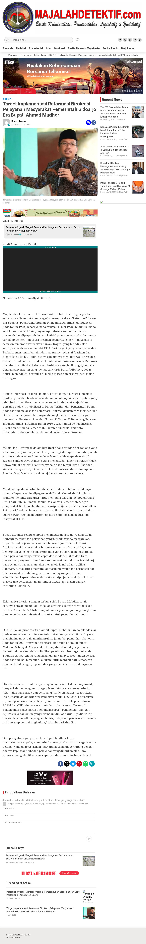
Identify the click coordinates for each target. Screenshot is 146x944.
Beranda (8, 48)
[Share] (93, 122)
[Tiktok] (139, 40)
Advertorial (36, 48)
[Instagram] (130, 40)
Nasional (59, 48)
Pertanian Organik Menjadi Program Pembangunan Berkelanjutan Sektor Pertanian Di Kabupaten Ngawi (43, 229)
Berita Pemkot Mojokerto (118, 48)
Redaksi (21, 48)
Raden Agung (18, 121)
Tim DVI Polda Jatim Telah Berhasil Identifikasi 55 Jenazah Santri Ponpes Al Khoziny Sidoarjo (114, 112)
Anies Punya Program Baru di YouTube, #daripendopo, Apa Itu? (114, 150)
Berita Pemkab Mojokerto (84, 48)
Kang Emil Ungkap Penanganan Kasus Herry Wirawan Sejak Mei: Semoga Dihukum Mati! (115, 168)
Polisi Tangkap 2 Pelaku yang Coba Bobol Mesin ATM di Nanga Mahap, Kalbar (115, 186)
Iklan (48, 48)
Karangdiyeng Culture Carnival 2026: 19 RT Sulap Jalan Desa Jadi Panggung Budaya (39, 55)
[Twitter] (125, 40)
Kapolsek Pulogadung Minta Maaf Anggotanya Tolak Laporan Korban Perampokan (114, 131)
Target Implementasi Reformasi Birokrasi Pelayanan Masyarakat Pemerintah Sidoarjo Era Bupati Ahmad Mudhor (39, 910)
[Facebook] (120, 40)
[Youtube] (135, 40)
